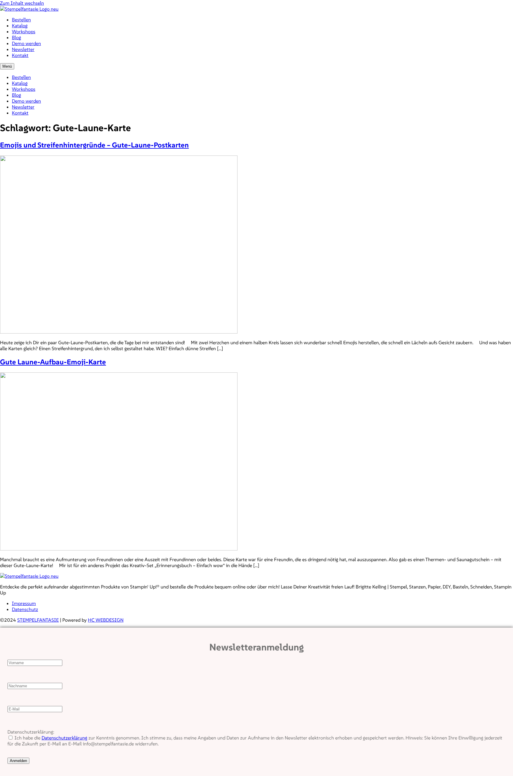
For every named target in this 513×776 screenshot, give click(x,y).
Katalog (20, 25)
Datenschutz (25, 609)
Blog (16, 37)
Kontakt (20, 55)
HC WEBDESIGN (106, 620)
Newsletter (23, 49)
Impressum (24, 603)
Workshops (23, 31)
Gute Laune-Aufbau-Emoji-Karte (53, 361)
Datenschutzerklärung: (30, 732)
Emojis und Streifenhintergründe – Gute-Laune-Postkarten (94, 145)
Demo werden (26, 43)
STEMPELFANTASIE (38, 620)
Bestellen (21, 20)
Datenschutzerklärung (64, 738)
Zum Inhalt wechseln (22, 3)
